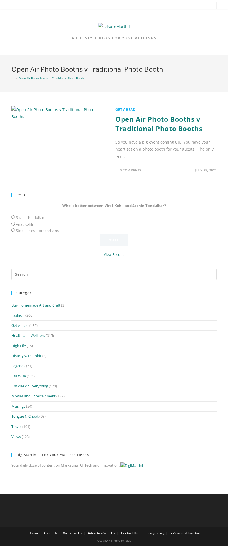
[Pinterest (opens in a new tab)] (189, 5)
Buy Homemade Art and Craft (35, 305)
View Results (114, 254)
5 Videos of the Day (185, 533)
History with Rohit (26, 355)
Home (33, 533)
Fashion (17, 315)
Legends (18, 365)
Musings (18, 406)
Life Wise (18, 376)
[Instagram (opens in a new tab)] (198, 5)
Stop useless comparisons (37, 230)
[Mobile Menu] (9, 5)
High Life (18, 345)
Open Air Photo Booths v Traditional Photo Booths (158, 123)
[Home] (12, 78)
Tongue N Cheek (25, 416)
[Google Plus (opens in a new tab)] (181, 5)
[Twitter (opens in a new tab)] (164, 5)
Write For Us (72, 533)
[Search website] (211, 5)
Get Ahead (125, 109)
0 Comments (131, 170)
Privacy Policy (153, 533)
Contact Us (129, 533)
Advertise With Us (101, 533)
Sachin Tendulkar (30, 217)
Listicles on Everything (29, 386)
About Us (50, 533)
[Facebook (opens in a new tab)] (173, 5)
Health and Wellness (28, 335)
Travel (16, 426)
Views (16, 436)
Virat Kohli (24, 224)
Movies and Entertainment (33, 396)
